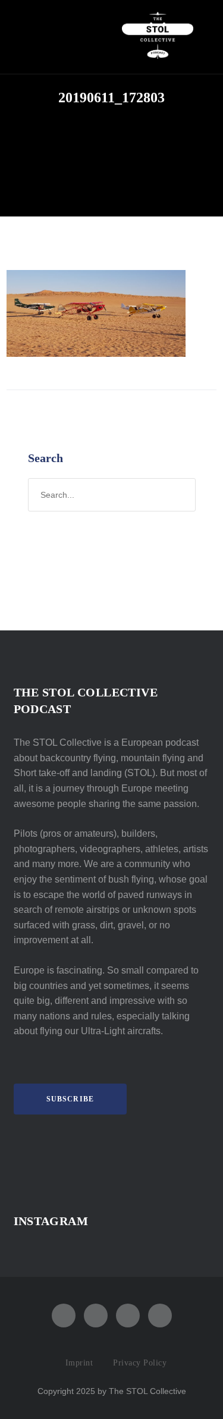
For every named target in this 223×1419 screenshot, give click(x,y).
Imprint (79, 1362)
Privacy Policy (140, 1362)
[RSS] (128, 1315)
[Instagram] (64, 1315)
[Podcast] (160, 1315)
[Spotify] (96, 1315)
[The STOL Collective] (157, 37)
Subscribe (70, 1099)
